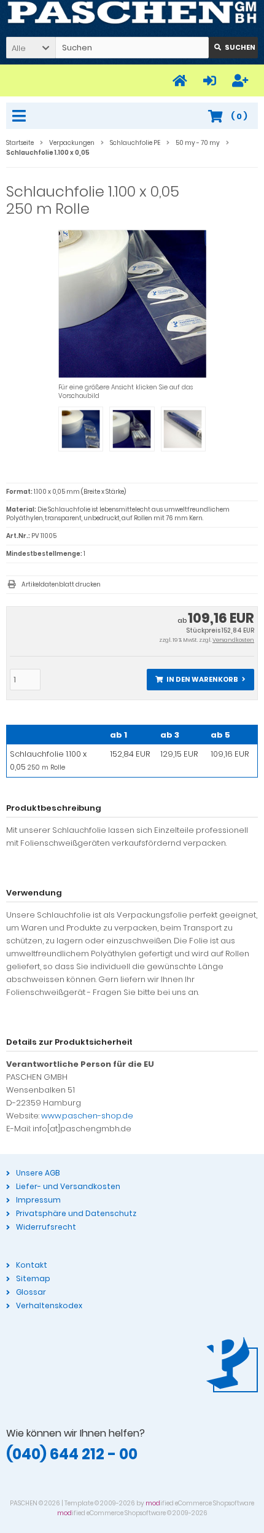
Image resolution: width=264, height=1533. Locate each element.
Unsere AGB (38, 1173)
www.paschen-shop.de (87, 1115)
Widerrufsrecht (46, 1227)
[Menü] (20, 117)
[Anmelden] (211, 81)
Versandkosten (233, 640)
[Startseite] (182, 81)
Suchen (233, 47)
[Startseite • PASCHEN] (132, 13)
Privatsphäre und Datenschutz (76, 1213)
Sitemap (33, 1278)
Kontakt (31, 1265)
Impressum (38, 1200)
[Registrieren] (242, 81)
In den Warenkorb (200, 679)
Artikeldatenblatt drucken (61, 584)
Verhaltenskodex (49, 1305)
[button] (30, 47)
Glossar (31, 1292)
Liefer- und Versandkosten (68, 1186)
